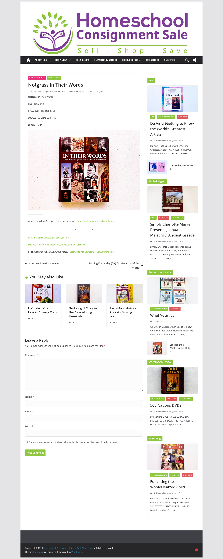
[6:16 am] (29, 318)
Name (29, 396)
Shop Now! (61, 59)
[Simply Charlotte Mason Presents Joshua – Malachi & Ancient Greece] (172, 199)
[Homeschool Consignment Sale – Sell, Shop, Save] (28, 60)
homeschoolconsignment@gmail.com (95, 221)
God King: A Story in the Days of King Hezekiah (83, 312)
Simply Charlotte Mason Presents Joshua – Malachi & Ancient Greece (172, 230)
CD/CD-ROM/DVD (157, 399)
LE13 (92, 91)
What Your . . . (162, 315)
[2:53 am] (151, 321)
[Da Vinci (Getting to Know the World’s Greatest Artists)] (172, 99)
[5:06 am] (171, 352)
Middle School (131, 59)
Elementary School (105, 59)
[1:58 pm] (171, 169)
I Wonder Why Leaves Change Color (42, 310)
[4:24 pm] (111, 322)
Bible (153, 218)
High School (152, 59)
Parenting (175, 475)
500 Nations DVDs (165, 405)
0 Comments (69, 91)
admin (159, 321)
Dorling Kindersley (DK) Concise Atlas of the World (114, 265)
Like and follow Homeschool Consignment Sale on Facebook (56, 244)
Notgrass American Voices (44, 263)
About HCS (41, 59)
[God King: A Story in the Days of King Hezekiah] (84, 286)
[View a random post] (194, 60)
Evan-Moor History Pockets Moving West (123, 312)
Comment (31, 355)
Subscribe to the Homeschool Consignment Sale (91, 251)
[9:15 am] (70, 322)
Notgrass (100, 91)
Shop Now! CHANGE (36, 78)
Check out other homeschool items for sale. (48, 237)
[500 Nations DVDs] (172, 380)
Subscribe (170, 59)
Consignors (83, 59)
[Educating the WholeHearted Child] (157, 348)
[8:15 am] (151, 411)
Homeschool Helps (159, 309)
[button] (48, 60)
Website (29, 426)
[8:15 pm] (151, 140)
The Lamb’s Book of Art (181, 165)
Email (29, 411)
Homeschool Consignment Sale (43, 91)
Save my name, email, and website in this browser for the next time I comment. (74, 442)
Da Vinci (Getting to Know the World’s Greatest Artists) (172, 129)
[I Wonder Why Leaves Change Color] (43, 286)
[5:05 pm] (151, 241)
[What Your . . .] (172, 291)
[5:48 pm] (59, 91)
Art (152, 117)
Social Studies (54, 78)
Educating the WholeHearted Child (180, 346)
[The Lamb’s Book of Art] (157, 167)
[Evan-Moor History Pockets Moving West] (125, 286)
